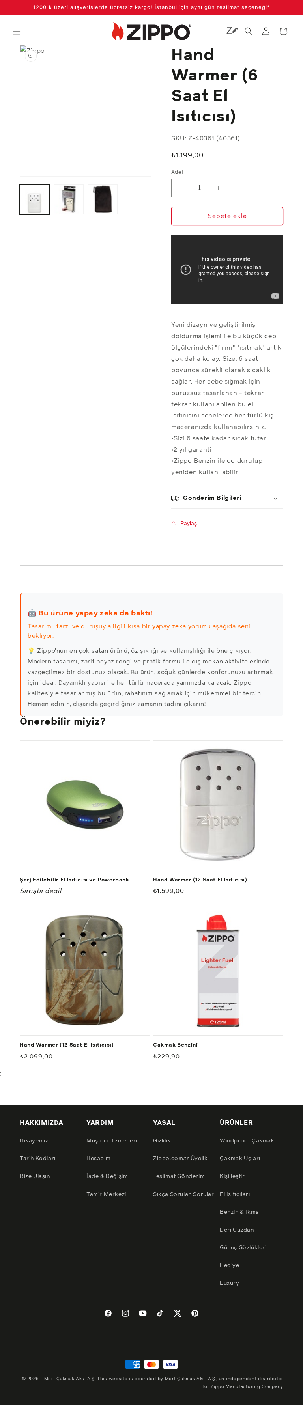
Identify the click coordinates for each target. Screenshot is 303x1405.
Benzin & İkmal (240, 1212)
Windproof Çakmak (247, 1141)
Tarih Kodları (38, 1158)
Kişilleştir (232, 1176)
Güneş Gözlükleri (243, 1247)
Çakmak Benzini (175, 1045)
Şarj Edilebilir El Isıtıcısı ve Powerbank (74, 880)
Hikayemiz (34, 1141)
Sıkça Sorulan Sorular (183, 1194)
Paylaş (188, 523)
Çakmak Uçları (240, 1158)
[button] (16, 31)
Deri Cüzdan (237, 1230)
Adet (177, 172)
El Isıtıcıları (235, 1194)
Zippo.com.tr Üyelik (180, 1158)
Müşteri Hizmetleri (111, 1141)
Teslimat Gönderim (179, 1176)
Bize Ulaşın (35, 1176)
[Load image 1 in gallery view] (35, 199)
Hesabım (98, 1158)
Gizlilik (162, 1141)
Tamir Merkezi (106, 1194)
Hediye (229, 1265)
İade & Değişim (107, 1176)
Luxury (229, 1283)
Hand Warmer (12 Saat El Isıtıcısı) (200, 880)
